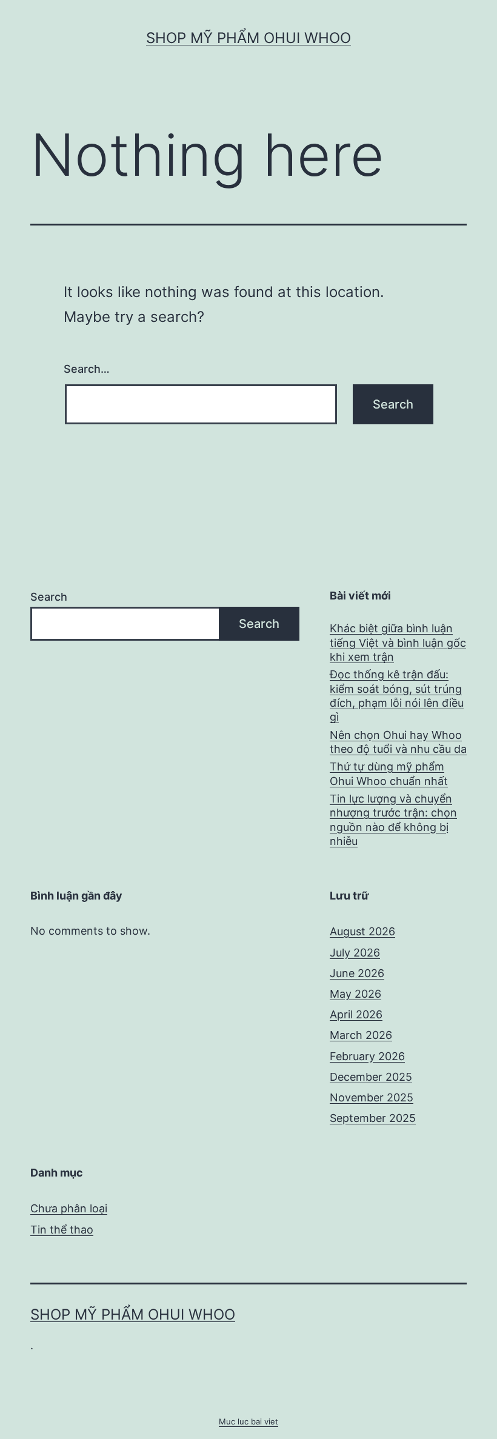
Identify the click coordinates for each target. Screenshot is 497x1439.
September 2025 (373, 1118)
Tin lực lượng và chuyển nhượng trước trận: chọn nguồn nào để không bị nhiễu (393, 819)
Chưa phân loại (68, 1208)
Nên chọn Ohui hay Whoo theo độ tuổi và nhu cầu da (398, 742)
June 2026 (357, 973)
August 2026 (362, 931)
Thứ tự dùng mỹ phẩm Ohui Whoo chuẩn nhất (389, 773)
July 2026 (355, 952)
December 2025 (371, 1076)
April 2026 (356, 1014)
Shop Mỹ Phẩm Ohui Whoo (248, 38)
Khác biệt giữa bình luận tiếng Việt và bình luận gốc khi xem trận (398, 642)
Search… (87, 368)
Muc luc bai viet (248, 1421)
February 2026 (367, 1056)
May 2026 (355, 993)
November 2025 (371, 1097)
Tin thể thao (61, 1229)
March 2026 (361, 1035)
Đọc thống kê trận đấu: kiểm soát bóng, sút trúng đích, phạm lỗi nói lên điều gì (397, 695)
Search (48, 596)
